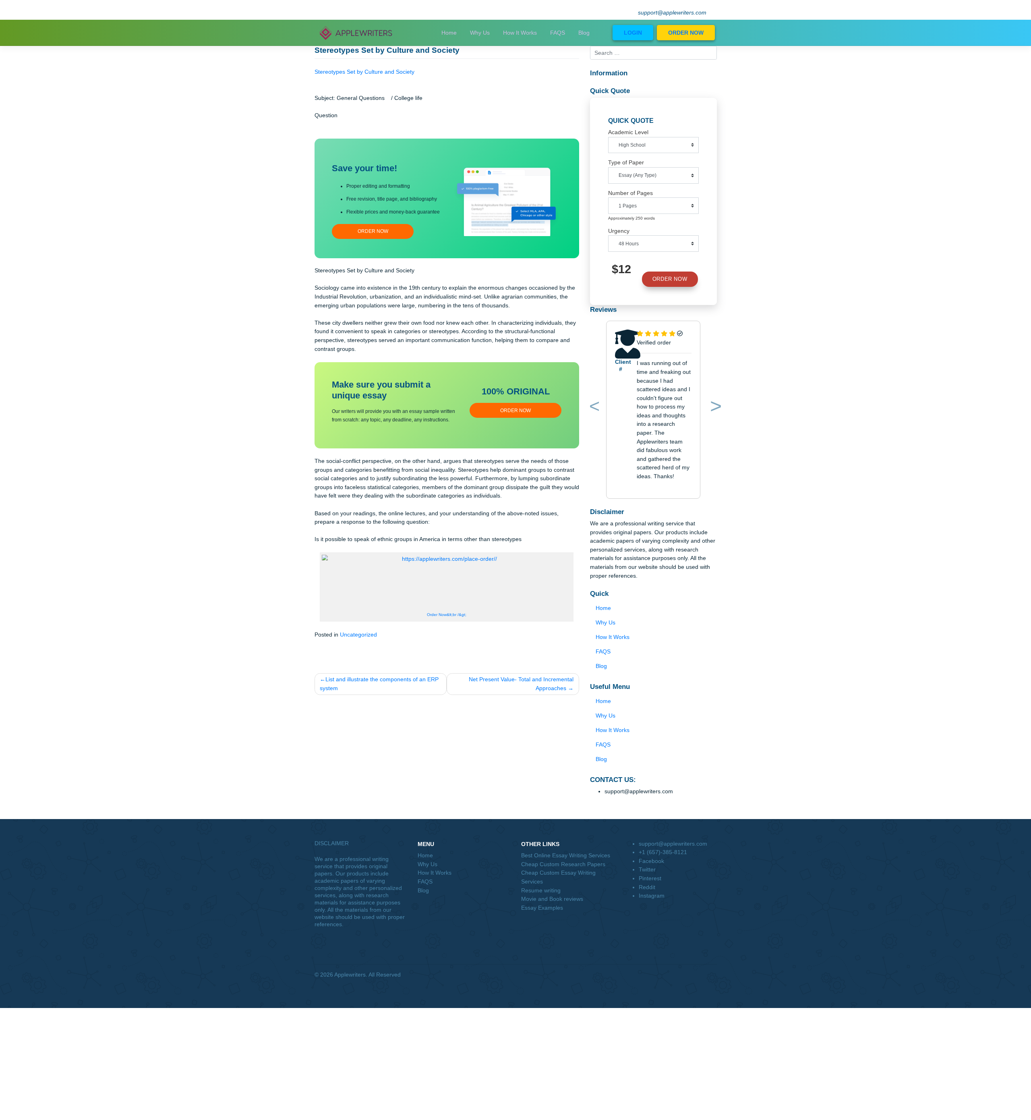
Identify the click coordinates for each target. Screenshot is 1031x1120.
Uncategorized (358, 634)
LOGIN (633, 32)
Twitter (647, 869)
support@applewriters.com (672, 13)
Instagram (652, 895)
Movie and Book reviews (552, 899)
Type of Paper (626, 162)
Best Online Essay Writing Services (565, 855)
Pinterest (650, 878)
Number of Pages (630, 193)
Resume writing (541, 890)
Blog (584, 32)
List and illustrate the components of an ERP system (379, 683)
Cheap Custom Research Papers (563, 864)
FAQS (557, 32)
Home (449, 32)
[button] (593, 408)
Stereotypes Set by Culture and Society (364, 71)
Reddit (647, 887)
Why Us (480, 32)
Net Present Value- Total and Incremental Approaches (521, 683)
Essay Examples (542, 907)
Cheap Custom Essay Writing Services (558, 877)
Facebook (651, 861)
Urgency (618, 231)
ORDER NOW (686, 32)
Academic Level (628, 132)
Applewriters (350, 974)
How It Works (520, 32)
